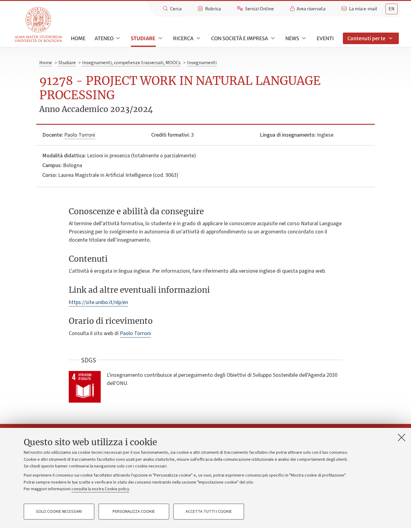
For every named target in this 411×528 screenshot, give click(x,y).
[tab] (391, 9)
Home (78, 38)
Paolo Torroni (79, 135)
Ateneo (104, 38)
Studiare (143, 38)
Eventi (325, 38)
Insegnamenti (202, 62)
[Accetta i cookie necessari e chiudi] (401, 437)
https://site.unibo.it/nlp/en (98, 302)
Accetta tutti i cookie (209, 512)
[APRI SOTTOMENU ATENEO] (117, 38)
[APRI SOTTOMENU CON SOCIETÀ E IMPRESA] (272, 38)
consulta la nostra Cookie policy (100, 489)
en (391, 8)
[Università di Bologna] (38, 24)
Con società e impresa (239, 38)
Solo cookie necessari (59, 512)
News (292, 38)
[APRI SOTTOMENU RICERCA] (197, 38)
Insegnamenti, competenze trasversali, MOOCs (131, 62)
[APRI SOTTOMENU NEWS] (303, 38)
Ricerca (183, 38)
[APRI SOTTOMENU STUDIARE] (159, 38)
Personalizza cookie (134, 512)
